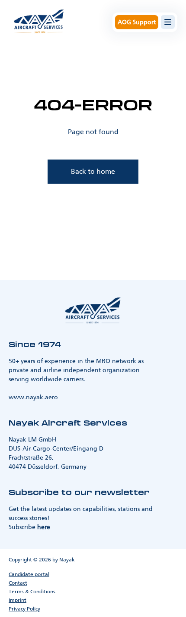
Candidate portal (29, 574)
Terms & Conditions (32, 592)
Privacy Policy (24, 609)
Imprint (17, 600)
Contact (18, 583)
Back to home (93, 171)
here (43, 527)
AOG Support (137, 22)
